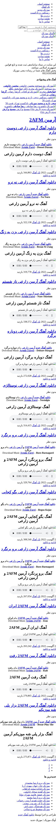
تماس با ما (44, 21)
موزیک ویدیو (43, 9)
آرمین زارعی (28, 144)
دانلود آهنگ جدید (43, 144)
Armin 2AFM (33, 621)
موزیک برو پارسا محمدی (37, 783)
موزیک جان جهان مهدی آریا (36, 786)
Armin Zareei (31, 197)
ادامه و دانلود (49, 175)
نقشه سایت (44, 18)
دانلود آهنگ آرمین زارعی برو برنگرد (28, 435)
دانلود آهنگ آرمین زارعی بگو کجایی (29, 492)
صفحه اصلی (43, 4)
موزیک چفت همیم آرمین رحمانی (33, 800)
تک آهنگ (46, 7)
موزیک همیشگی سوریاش (37, 806)
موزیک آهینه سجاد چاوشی (36, 791)
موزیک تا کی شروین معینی (36, 803)
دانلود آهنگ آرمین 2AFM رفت (32, 656)
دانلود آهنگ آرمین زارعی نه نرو (32, 182)
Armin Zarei (28, 147)
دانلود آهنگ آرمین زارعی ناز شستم (29, 282)
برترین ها (45, 15)
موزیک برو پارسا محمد (38, 797)
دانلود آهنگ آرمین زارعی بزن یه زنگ (28, 232)
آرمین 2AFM (42, 120)
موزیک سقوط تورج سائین (37, 809)
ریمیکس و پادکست (40, 12)
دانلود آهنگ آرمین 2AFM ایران (32, 606)
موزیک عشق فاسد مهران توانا (34, 794)
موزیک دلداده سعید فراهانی (36, 788)
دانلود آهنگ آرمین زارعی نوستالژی (29, 385)
